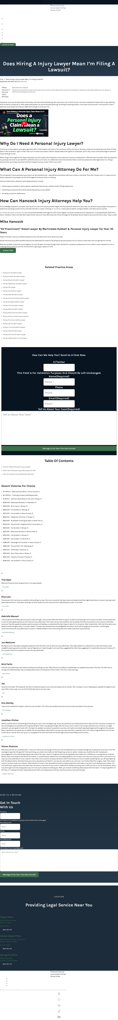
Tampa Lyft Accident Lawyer (12, 324)
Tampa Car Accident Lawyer (12, 273)
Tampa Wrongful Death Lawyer (13, 302)
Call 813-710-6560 (8, 45)
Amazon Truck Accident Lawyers (14, 327)
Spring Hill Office (8, 955)
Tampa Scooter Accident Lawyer (14, 276)
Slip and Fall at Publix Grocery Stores (16, 316)
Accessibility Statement (31, 990)
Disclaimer (45, 990)
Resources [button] (7, 39)
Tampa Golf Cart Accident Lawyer (14, 334)
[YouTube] (59, 1017)
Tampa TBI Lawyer (9, 287)
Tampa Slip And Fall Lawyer (12, 331)
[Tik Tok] (59, 1012)
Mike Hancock (22, 81)
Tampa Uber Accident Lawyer (13, 295)
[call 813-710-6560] (1, 14)
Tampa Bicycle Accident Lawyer (13, 280)
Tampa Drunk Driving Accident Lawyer (16, 298)
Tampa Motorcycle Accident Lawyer (15, 313)
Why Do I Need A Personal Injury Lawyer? (17, 467)
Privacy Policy (54, 990)
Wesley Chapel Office (10, 936)
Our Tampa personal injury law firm (12, 213)
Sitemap (63, 990)
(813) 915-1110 (4, 926)
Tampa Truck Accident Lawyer (13, 305)
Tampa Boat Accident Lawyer (13, 309)
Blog (1, 79)
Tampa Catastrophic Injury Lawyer (15, 338)
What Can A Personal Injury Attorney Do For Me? (19, 470)
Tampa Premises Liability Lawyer (14, 320)
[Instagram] (59, 1000)
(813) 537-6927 (5, 945)
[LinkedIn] (59, 1006)
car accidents (56, 209)
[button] (20, 18)
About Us (7, 24)
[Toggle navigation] (6, 13)
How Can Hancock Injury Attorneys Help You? (18, 474)
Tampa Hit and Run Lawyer (12, 291)
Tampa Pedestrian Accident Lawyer (15, 284)
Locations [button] (7, 29)
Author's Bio (8, 250)
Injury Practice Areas (11, 19)
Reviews (7, 35)
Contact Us (13, 985)
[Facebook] (59, 994)
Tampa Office (6, 917)
